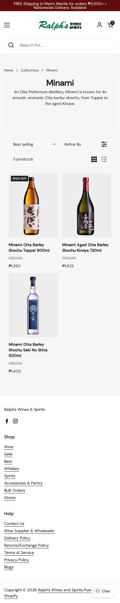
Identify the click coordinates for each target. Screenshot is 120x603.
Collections (30, 70)
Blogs (9, 567)
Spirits (9, 475)
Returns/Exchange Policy (26, 545)
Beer (8, 461)
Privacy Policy (16, 559)
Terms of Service (19, 552)
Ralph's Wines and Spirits (60, 589)
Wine (8, 446)
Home (8, 70)
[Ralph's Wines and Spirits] (60, 25)
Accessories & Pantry (23, 483)
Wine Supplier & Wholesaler (29, 530)
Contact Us (14, 523)
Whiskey (11, 468)
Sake (8, 454)
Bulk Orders (14, 490)
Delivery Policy (17, 537)
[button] (110, 25)
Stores (10, 497)
